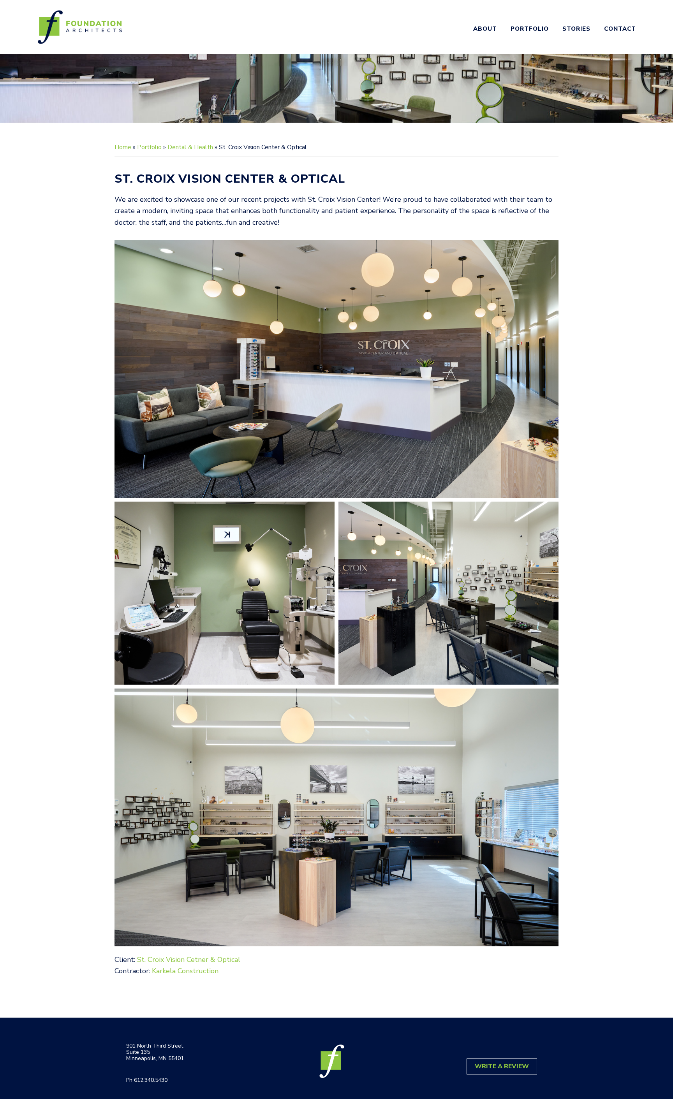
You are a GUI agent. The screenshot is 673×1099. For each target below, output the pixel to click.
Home (123, 147)
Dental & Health (190, 147)
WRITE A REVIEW (502, 1066)
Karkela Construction (185, 971)
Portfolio (149, 147)
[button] (336, 369)
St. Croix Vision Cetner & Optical (188, 959)
